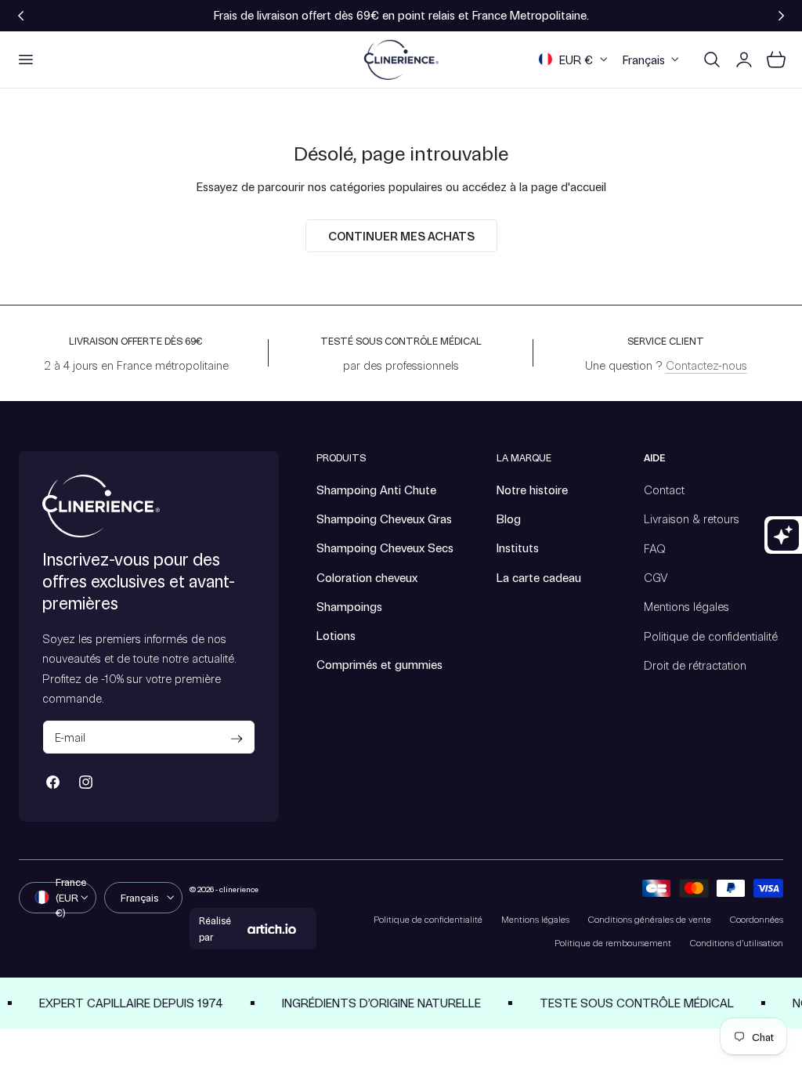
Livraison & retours (691, 518)
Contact (664, 489)
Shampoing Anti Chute (376, 489)
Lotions (336, 635)
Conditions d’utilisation (736, 942)
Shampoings (349, 606)
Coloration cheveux (366, 577)
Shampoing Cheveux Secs (384, 547)
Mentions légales (686, 606)
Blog (509, 518)
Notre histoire (532, 489)
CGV (656, 577)
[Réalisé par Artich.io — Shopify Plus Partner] (271, 929)
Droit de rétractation (695, 664)
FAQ (655, 547)
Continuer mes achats (401, 236)
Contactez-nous (706, 365)
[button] (25, 59)
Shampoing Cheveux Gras (384, 518)
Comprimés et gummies (379, 664)
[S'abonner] (237, 738)
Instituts (518, 547)
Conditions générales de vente (649, 919)
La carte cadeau (539, 577)
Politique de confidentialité (711, 635)
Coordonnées (756, 919)
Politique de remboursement (613, 942)
